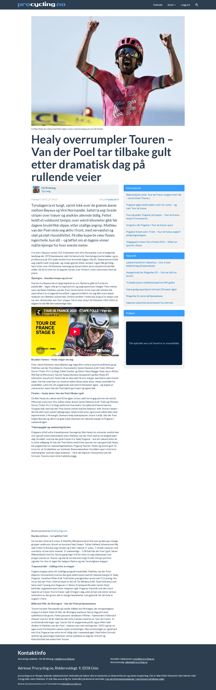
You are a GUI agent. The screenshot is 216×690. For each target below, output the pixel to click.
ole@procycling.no (65, 658)
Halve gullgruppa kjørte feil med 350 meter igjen (151, 289)
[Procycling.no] (41, 5)
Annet (170, 4)
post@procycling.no (143, 658)
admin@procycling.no (136, 662)
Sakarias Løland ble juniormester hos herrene (149, 302)
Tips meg (46, 191)
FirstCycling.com (59, 530)
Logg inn (185, 4)
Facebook (111, 199)
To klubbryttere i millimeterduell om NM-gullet (150, 282)
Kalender (158, 4)
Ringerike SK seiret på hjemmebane (144, 296)
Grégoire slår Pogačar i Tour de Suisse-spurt (149, 225)
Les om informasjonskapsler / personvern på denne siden (134, 678)
